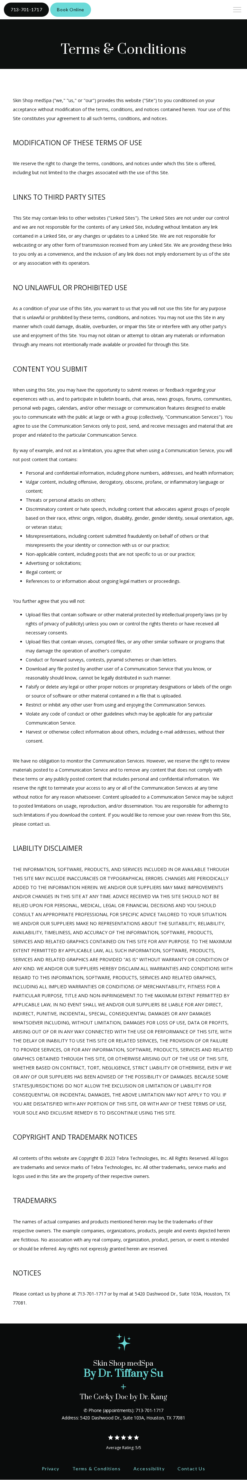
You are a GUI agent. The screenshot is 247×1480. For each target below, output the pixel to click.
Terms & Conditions (96, 1468)
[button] (237, 10)
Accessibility (149, 1468)
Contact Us (191, 1468)
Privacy (50, 1468)
